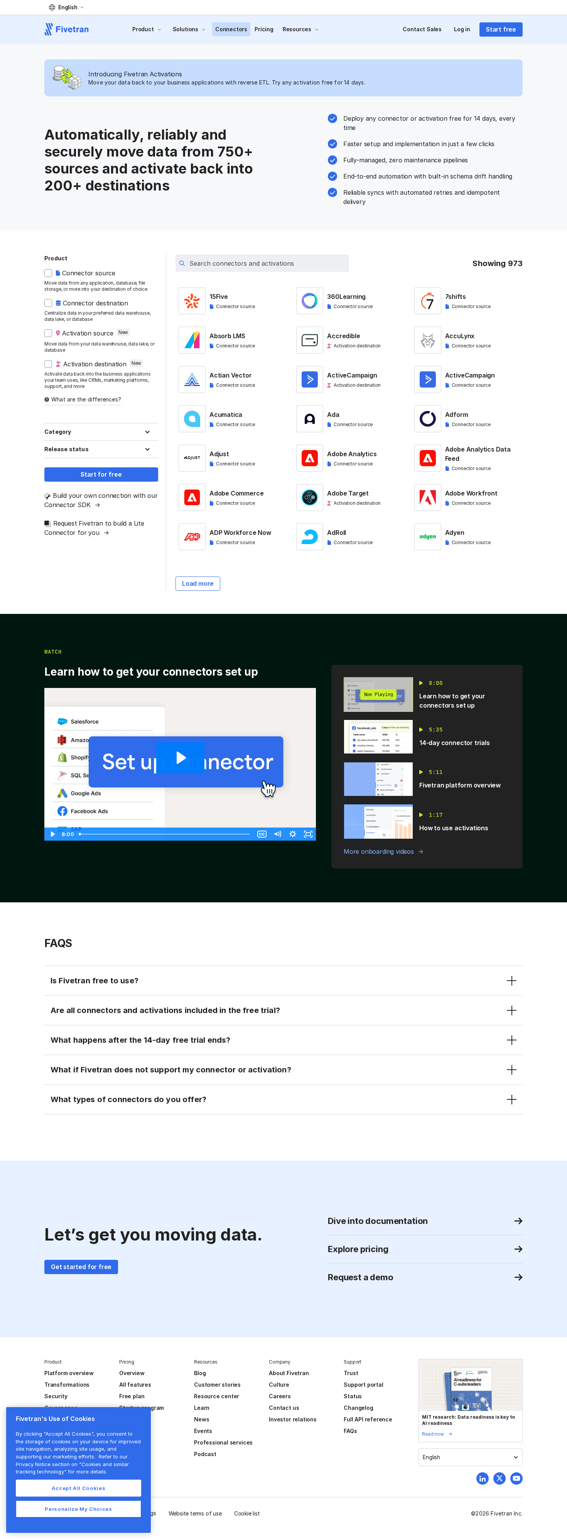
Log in (462, 29)
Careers (280, 1396)
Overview (131, 1373)
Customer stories (217, 1384)
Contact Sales (422, 29)
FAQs (350, 1431)
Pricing (264, 29)
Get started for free (81, 1267)
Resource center (216, 1396)
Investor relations (293, 1419)
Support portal (363, 1384)
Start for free (101, 474)
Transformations (66, 1384)
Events (203, 1431)
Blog (200, 1373)
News (201, 1419)
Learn (201, 1407)
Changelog (358, 1407)
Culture (279, 1384)
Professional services (223, 1442)
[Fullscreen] (308, 834)
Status (353, 1396)
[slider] (165, 834)
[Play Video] (52, 834)
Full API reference (368, 1419)
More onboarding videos (379, 851)
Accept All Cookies (79, 1488)
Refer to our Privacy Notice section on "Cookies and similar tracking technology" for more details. (72, 1464)
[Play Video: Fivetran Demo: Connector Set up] (180, 757)
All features (135, 1384)
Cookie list (247, 1513)
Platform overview (69, 1373)
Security (55, 1396)
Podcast (205, 1454)
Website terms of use (195, 1513)
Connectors (231, 29)
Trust (351, 1373)
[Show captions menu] (262, 834)
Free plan (131, 1396)
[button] (66, 7)
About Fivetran (289, 1373)
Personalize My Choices (78, 1509)
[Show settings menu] (292, 834)
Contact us (284, 1407)
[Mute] (277, 834)
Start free (501, 29)
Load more (198, 583)
